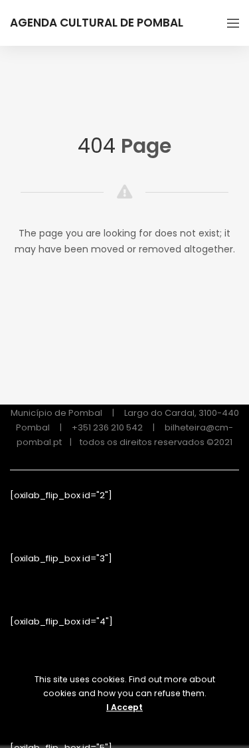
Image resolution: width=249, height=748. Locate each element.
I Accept (124, 707)
